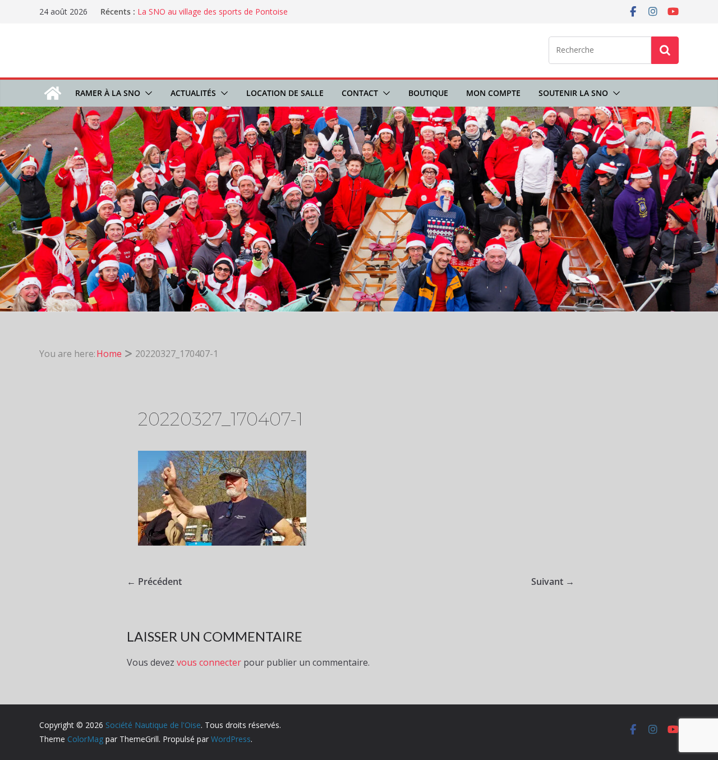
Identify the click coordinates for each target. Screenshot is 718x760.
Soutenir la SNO (573, 93)
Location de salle (285, 93)
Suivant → (552, 581)
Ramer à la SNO (107, 93)
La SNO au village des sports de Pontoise (212, 11)
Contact (360, 93)
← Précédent (154, 581)
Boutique (428, 93)
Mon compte (493, 93)
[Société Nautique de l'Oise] (52, 93)
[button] (146, 93)
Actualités (193, 93)
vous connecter (209, 662)
